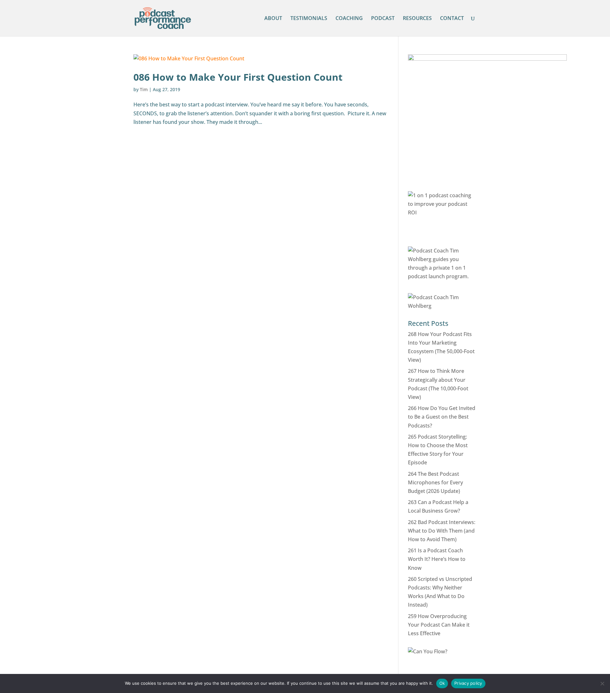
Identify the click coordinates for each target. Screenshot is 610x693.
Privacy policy (468, 683)
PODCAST (383, 19)
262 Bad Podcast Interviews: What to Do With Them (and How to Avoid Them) (441, 531)
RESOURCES (417, 19)
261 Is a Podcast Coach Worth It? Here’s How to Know (436, 559)
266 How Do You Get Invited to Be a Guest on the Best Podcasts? (441, 417)
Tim (144, 89)
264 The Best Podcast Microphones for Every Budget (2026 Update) (435, 482)
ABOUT (273, 19)
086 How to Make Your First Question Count (237, 77)
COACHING (349, 19)
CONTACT (452, 19)
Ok (442, 683)
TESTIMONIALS (308, 19)
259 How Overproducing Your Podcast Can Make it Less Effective (439, 625)
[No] (602, 683)
